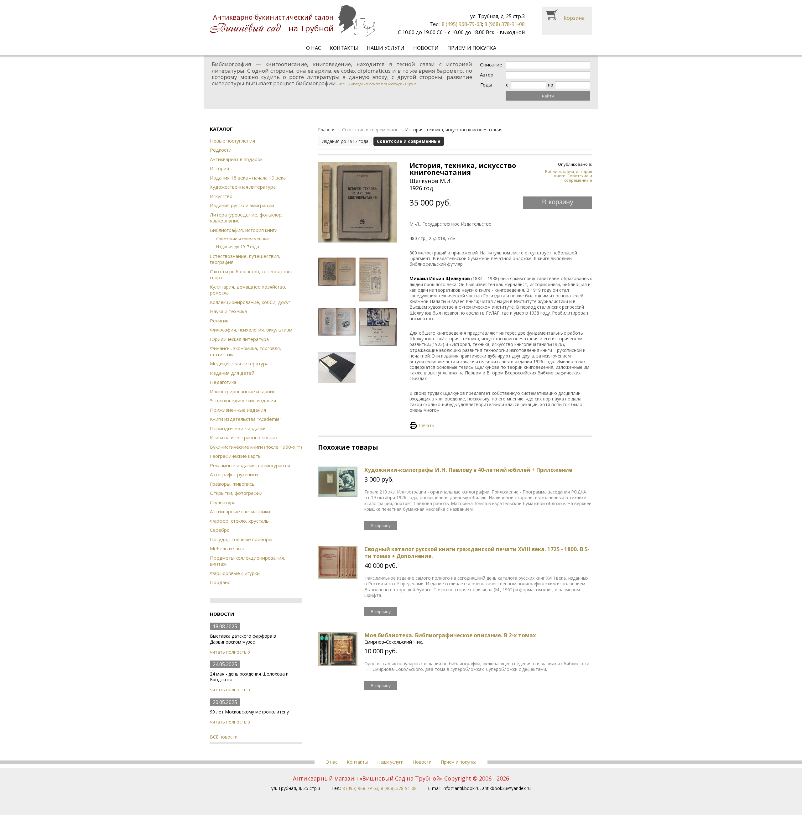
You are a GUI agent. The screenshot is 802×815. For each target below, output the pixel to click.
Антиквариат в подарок (236, 159)
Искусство (221, 196)
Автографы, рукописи (234, 474)
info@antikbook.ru (461, 788)
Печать (426, 425)
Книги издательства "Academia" (245, 419)
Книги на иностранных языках (244, 437)
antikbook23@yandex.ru (506, 788)
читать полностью (230, 652)
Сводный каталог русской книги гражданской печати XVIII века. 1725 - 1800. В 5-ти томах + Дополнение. (477, 553)
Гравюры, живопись (232, 484)
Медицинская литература (239, 363)
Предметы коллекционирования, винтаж (247, 561)
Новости (426, 47)
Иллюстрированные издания (242, 391)
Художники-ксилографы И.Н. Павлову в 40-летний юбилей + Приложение (468, 469)
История (219, 168)
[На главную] (292, 21)
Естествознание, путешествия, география (245, 259)
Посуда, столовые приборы (241, 539)
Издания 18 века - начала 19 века (248, 178)
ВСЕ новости (223, 737)
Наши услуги (385, 47)
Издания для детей (232, 373)
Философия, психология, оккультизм (251, 330)
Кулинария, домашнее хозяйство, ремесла (248, 290)
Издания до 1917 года (237, 246)
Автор (486, 75)
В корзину (557, 202)
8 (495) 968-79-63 (462, 24)
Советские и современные (243, 239)
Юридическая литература (239, 339)
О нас (313, 47)
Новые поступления (232, 141)
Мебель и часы (227, 548)
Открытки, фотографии (236, 493)
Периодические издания (238, 428)
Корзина (574, 17)
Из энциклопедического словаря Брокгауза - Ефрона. (377, 84)
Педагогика (223, 382)
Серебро (220, 530)
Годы (486, 85)
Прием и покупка (471, 47)
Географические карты (236, 456)
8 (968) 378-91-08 (504, 24)
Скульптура (223, 502)
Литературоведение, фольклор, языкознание (246, 218)
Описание (491, 65)
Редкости (221, 150)
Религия (219, 320)
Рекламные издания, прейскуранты (250, 465)
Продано (220, 582)
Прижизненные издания (238, 410)
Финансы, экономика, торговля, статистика (245, 351)
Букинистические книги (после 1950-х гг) (256, 447)
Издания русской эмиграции (242, 205)
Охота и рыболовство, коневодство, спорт (251, 274)
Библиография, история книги (244, 230)
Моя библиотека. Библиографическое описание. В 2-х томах (450, 635)
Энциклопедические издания (243, 400)
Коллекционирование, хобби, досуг (250, 302)
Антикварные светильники (240, 511)
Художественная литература (243, 187)
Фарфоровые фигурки (235, 573)
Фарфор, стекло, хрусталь (239, 521)
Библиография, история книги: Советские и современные (568, 176)
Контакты (344, 47)
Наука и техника (228, 311)
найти (548, 95)
